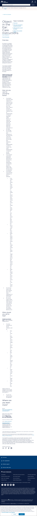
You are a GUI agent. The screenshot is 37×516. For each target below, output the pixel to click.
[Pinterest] (11, 485)
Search (33, 4)
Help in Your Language (5, 478)
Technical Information (31, 478)
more (5, 8)
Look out (5, 7)
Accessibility (3, 474)
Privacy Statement (12, 512)
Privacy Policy (9, 435)
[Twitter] (2, 485)
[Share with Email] (3, 448)
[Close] (35, 507)
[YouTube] (8, 485)
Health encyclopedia (7, 14)
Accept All (21, 514)
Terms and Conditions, (5, 512)
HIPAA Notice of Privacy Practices (18, 474)
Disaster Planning (31, 476)
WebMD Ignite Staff (8, 421)
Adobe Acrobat (13, 503)
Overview (15, 22)
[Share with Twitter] (9, 448)
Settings (14, 514)
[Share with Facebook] (6, 448)
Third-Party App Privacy (32, 474)
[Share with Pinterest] (11, 448)
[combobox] (16, 5)
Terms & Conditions (16, 478)
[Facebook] (5, 485)
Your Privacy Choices (16, 476)
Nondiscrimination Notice (5, 476)
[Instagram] (13, 485)
